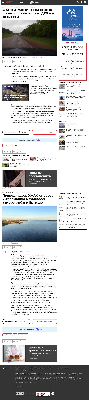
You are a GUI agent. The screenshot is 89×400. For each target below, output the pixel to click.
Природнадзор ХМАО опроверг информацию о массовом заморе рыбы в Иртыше (72, 47)
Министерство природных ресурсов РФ (32, 57)
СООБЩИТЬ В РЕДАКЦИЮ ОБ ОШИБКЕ (24, 370)
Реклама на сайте (32, 368)
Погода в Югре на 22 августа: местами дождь (72, 75)
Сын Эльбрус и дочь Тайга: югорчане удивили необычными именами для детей (72, 61)
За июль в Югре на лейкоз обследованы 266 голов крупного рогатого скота (19, 165)
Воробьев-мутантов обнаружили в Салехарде (75, 147)
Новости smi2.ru (8, 187)
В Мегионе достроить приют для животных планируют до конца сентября (19, 159)
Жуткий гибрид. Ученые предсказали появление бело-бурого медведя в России (76, 197)
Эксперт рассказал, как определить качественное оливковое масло (75, 130)
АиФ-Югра (15, 243)
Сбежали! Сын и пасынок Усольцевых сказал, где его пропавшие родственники (76, 92)
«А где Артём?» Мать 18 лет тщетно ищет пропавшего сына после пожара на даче (75, 226)
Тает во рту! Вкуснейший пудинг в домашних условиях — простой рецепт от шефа (75, 109)
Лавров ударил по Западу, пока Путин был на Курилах (74, 141)
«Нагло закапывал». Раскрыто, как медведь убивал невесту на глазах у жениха (76, 209)
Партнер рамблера (29, 393)
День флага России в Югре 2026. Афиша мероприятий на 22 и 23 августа (72, 54)
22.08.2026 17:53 (6, 192)
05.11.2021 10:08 (6, 7)
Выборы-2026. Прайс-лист (63, 368)
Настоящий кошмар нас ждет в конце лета (76, 136)
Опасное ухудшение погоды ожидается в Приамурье (73, 124)
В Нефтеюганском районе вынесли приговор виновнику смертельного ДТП (72, 68)
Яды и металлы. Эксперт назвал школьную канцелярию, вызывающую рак (74, 103)
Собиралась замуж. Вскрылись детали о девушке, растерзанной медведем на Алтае (75, 115)
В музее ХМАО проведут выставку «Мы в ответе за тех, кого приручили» (46, 159)
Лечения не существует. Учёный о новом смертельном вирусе (75, 85)
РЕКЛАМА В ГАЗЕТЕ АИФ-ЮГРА (46, 368)
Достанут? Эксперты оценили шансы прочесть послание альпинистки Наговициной (76, 220)
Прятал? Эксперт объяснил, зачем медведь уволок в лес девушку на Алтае (75, 203)
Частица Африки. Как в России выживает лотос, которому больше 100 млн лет (75, 214)
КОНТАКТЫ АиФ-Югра (20, 368)
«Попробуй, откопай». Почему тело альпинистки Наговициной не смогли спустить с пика (75, 98)
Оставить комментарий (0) (44, 132)
